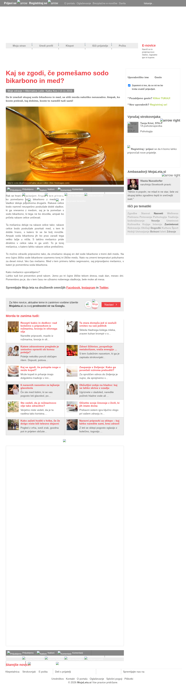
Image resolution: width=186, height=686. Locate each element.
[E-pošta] (91, 671)
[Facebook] (135, 3)
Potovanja (146, 217)
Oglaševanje (84, 3)
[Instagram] (139, 3)
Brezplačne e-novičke (105, 3)
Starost (147, 213)
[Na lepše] (94, 36)
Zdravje (171, 231)
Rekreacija (134, 227)
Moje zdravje (15, 90)
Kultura (167, 227)
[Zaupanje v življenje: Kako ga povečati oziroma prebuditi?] (72, 371)
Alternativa (31, 90)
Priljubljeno (28, 189)
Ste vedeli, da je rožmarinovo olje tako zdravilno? (38, 404)
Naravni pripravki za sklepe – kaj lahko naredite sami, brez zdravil (99, 422)
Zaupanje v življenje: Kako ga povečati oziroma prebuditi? (97, 369)
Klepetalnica (12, 671)
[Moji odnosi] (48, 36)
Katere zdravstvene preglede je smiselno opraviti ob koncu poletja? (40, 349)
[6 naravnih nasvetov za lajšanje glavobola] (13, 389)
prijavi (149, 148)
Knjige (147, 224)
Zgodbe (134, 213)
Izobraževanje (139, 220)
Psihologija (160, 217)
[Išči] (179, 3)
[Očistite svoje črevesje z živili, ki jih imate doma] (72, 406)
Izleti (163, 231)
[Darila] (64, 441)
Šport (175, 227)
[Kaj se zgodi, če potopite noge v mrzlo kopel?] (13, 371)
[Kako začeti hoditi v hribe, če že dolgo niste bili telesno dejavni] (13, 424)
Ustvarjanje (143, 231)
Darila (122, 3)
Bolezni (155, 231)
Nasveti (160, 213)
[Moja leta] (40, 21)
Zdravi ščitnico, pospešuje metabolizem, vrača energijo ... (98, 348)
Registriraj (137, 148)
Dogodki (156, 227)
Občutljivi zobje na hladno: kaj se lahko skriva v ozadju (98, 386)
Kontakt (70, 678)
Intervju (159, 224)
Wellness (172, 213)
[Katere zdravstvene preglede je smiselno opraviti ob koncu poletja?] (13, 350)
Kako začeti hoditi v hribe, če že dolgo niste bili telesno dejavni (40, 422)
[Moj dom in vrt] (64, 36)
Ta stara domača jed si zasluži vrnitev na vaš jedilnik (97, 324)
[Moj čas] (142, 36)
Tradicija (173, 217)
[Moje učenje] (79, 36)
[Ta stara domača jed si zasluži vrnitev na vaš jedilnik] (72, 326)
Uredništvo (57, 678)
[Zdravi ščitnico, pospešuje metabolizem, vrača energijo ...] (72, 350)
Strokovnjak (29, 671)
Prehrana (134, 217)
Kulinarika (135, 224)
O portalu (69, 3)
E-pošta (43, 671)
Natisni (51, 189)
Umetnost (172, 220)
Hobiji (132, 231)
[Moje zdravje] (34, 36)
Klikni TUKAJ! (161, 98)
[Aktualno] (173, 36)
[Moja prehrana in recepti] (118, 36)
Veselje (158, 220)
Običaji (146, 227)
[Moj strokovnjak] (15, 36)
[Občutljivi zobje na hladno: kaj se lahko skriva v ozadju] (72, 389)
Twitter (103, 287)
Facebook (73, 287)
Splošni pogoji (114, 678)
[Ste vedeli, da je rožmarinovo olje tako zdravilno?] (13, 406)
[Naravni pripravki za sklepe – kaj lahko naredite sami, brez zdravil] (72, 424)
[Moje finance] (157, 36)
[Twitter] (130, 3)
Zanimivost (171, 224)
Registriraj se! (158, 104)
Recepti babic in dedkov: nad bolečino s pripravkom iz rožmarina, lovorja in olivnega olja (39, 327)
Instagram (88, 287)
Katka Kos (51, 90)
